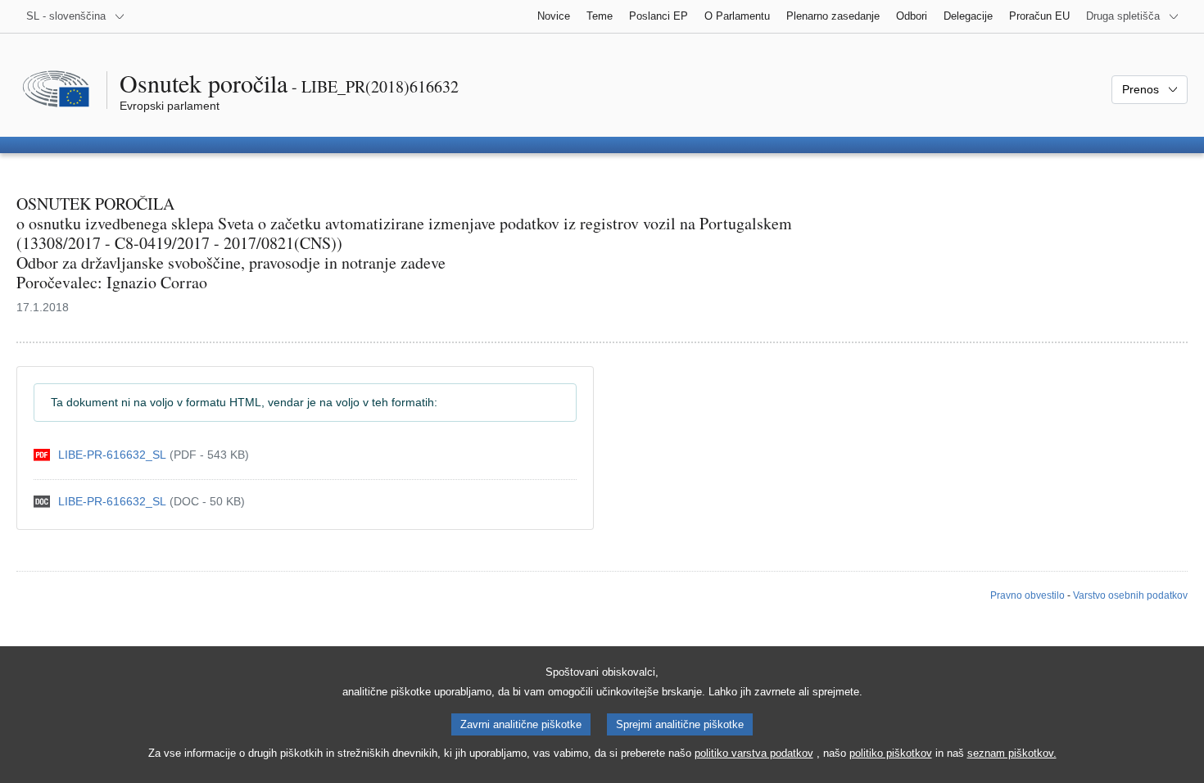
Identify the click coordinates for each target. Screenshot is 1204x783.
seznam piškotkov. (1012, 753)
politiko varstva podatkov (754, 753)
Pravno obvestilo (1027, 595)
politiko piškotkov (890, 753)
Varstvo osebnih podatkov (1130, 595)
